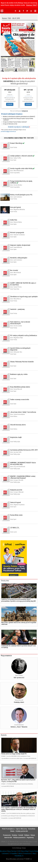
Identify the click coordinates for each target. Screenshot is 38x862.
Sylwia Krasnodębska (19, 414)
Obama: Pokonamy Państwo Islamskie (22, 362)
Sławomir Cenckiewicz (19, 235)
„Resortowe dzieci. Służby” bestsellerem (23, 412)
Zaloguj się (25, 111)
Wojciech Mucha (18, 222)
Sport (14, 507)
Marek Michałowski (18, 170)
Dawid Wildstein (18, 247)
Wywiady (4, 735)
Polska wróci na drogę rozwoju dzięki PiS (14, 754)
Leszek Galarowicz (19, 725)
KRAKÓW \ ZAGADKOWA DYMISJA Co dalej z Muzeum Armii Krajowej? (22, 477)
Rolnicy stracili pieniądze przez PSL (21, 195)
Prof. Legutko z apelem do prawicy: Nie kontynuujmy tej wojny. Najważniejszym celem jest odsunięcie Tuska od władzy (18, 809)
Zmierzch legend (15, 502)
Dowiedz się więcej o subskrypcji (19, 127)
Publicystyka (16, 441)
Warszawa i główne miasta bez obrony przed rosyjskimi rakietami (18, 623)
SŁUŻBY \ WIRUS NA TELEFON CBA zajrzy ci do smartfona (23, 284)
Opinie (15, 224)
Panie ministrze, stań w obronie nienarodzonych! (20, 323)
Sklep (33, 853)
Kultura (15, 416)
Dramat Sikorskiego (16, 143)
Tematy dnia (5, 581)
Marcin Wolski (17, 272)
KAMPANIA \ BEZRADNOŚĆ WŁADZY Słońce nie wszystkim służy (23, 463)
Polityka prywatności (19, 837)
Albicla (20, 853)
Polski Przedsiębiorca (8, 829)
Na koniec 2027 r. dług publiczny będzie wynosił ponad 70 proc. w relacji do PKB (18, 780)
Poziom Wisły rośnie (16, 515)
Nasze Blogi (24, 851)
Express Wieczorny (21, 829)
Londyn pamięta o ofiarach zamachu (21, 156)
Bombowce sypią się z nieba (18, 374)
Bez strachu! (14, 270)
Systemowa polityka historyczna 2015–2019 (24, 450)
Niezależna (3, 851)
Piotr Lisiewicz (19, 675)
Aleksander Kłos (18, 352)
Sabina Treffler (17, 158)
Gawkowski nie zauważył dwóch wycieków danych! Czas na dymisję (18, 647)
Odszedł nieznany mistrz (18, 425)
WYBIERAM (9, 104)
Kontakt (20, 835)
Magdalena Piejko (18, 338)
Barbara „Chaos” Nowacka (19, 727)
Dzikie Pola (13, 220)
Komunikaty (31, 829)
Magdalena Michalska (19, 209)
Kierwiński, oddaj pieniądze (18, 258)
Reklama (26, 835)
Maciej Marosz (17, 299)
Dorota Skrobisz (18, 185)
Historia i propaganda (17, 233)
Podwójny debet (19, 702)
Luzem (15, 532)
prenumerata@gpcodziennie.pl (8, 131)
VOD (19, 851)
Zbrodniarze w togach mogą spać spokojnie (24, 297)
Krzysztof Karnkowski (19, 466)
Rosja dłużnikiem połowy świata (20, 387)
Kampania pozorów (16, 490)
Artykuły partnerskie (22, 831)
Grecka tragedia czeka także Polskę (21, 168)
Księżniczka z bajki (16, 437)
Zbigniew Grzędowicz (19, 505)
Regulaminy (30, 837)
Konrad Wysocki (18, 389)
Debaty (12, 831)
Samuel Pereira (18, 287)
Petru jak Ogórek (15, 207)
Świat (14, 160)
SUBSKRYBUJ (8, 81)
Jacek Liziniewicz (18, 197)
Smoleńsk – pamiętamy (17, 309)
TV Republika (13, 853)
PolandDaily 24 (19, 856)
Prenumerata (7, 835)
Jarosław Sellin (17, 452)
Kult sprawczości (19, 678)
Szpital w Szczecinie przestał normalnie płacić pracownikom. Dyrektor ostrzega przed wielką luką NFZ (18, 600)
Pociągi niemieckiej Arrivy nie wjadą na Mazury (21, 182)
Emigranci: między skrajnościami (20, 245)
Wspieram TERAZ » (31, 5)
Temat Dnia (16, 289)
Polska (15, 147)
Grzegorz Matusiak (18, 492)
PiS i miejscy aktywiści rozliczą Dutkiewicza (23, 335)
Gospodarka (16, 173)
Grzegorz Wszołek (18, 480)
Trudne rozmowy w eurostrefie (19, 400)
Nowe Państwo (12, 851)
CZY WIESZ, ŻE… (15, 528)
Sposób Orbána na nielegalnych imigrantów (20, 349)
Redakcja (14, 835)
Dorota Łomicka (18, 326)
